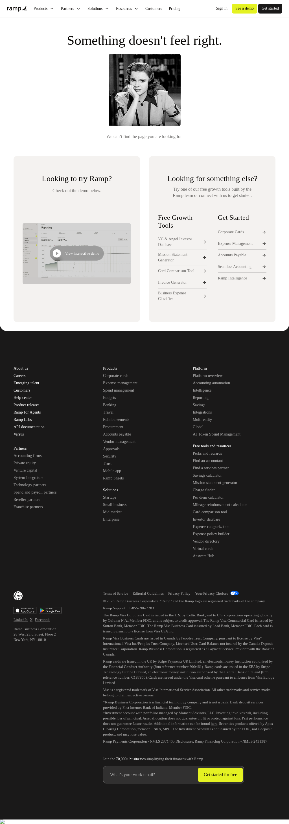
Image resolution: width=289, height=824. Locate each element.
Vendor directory (206, 541)
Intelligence (202, 390)
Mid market (112, 512)
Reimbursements (116, 419)
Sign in (221, 8)
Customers (153, 8)
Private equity (25, 463)
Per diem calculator (208, 497)
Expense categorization (211, 527)
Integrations (202, 412)
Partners (67, 8)
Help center (23, 397)
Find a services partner (211, 468)
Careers (19, 375)
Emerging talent (26, 383)
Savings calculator (207, 475)
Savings (199, 405)
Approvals (111, 449)
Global (198, 427)
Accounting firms (27, 456)
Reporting (201, 398)
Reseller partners (27, 499)
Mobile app (112, 471)
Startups (109, 497)
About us (21, 368)
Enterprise (111, 519)
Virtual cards (203, 549)
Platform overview (208, 376)
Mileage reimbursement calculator (220, 505)
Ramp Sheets (113, 478)
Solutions (94, 8)
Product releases (26, 405)
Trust (107, 463)
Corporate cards (115, 376)
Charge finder (204, 490)
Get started (270, 8)
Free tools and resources (212, 446)
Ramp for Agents (27, 412)
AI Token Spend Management (216, 434)
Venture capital (25, 470)
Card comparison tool (210, 512)
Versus (19, 434)
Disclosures (184, 741)
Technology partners (30, 485)
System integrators (28, 478)
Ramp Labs (23, 419)
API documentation (29, 427)
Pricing (174, 8)
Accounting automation (211, 383)
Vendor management (119, 441)
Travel (108, 412)
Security (109, 456)
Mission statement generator (215, 483)
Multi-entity (202, 419)
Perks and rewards (207, 453)
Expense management (120, 383)
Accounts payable (117, 434)
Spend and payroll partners (35, 492)
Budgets (109, 398)
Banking (109, 405)
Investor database (206, 519)
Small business (114, 505)
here (214, 723)
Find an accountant (208, 461)
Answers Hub (203, 556)
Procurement (113, 427)
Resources (124, 8)
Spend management (118, 390)
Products (40, 8)
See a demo (244, 8)
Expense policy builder (211, 534)
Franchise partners (28, 507)
